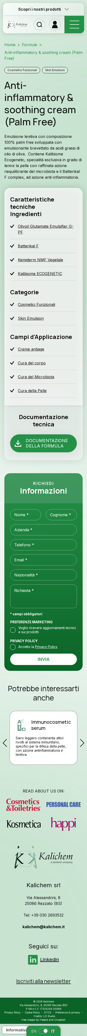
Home (9, 44)
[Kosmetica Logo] (23, 824)
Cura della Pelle (32, 390)
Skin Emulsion (55, 70)
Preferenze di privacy (67, 1012)
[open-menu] (74, 24)
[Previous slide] (5, 743)
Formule (29, 44)
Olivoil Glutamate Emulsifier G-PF (45, 229)
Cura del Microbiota (36, 376)
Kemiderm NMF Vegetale (40, 259)
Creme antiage (31, 349)
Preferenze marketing (31, 622)
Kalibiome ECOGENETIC (40, 273)
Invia (44, 659)
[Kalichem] (17, 24)
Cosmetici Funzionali (22, 70)
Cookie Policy (32, 1012)
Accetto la (38, 647)
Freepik (44, 1019)
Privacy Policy (25, 641)
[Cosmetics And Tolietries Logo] (23, 804)
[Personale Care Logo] (63, 804)
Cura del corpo (32, 363)
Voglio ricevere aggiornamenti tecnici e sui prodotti (47, 630)
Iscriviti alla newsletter (43, 981)
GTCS (47, 1012)
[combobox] (43, 575)
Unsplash (59, 1019)
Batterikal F (28, 246)
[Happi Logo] (63, 824)
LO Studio (49, 1016)
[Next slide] (82, 743)
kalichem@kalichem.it (43, 926)
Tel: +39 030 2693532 (43, 915)
